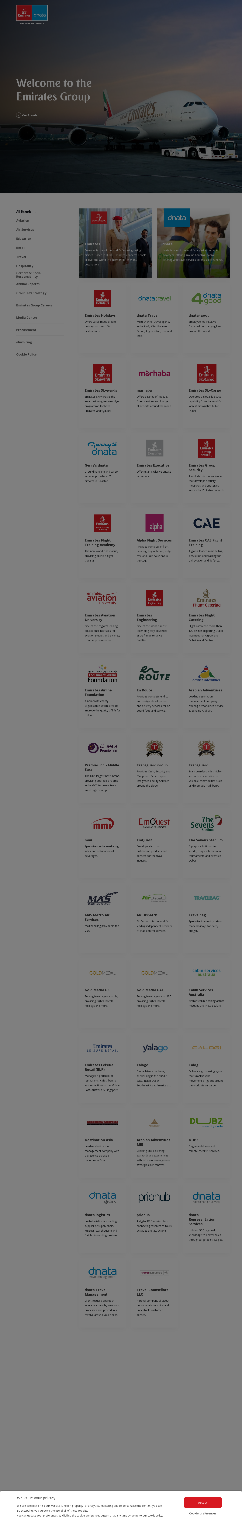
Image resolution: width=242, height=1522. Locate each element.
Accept (203, 1502)
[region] (121, 1506)
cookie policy (155, 1515)
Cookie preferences (202, 1513)
